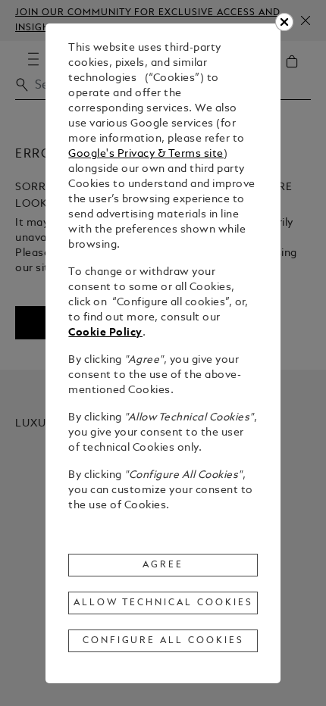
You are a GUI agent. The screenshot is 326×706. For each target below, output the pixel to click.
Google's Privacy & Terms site (146, 154)
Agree (163, 565)
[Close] (284, 22)
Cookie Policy (105, 333)
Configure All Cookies (163, 640)
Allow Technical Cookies (163, 603)
